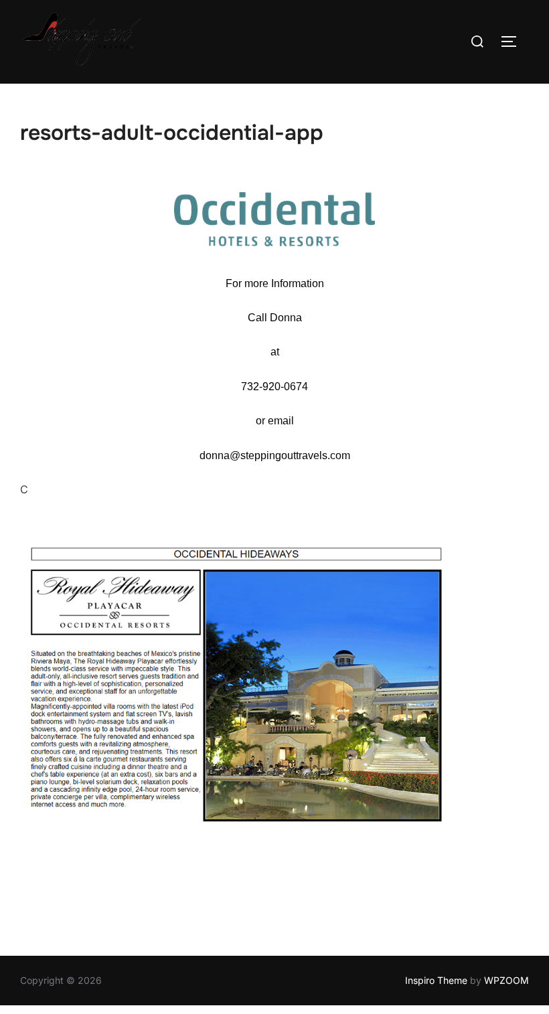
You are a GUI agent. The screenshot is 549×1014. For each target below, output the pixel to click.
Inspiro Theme (436, 980)
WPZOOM (506, 980)
